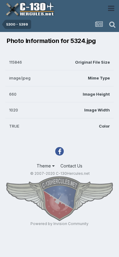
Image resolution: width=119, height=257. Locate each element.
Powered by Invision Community (59, 223)
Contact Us (71, 165)
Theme (44, 165)
